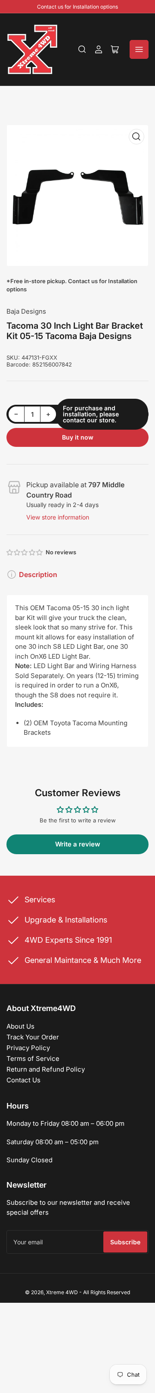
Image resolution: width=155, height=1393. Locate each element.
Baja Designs (26, 311)
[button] (24, 552)
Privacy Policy (28, 1048)
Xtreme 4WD (62, 1292)
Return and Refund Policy (45, 1069)
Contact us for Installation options (77, 6)
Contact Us (23, 1080)
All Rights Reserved (106, 1292)
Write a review (77, 844)
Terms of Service (32, 1058)
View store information (57, 517)
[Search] (82, 49)
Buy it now (77, 437)
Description (38, 574)
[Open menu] (139, 49)
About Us (20, 1026)
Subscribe (125, 1242)
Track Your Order (32, 1037)
